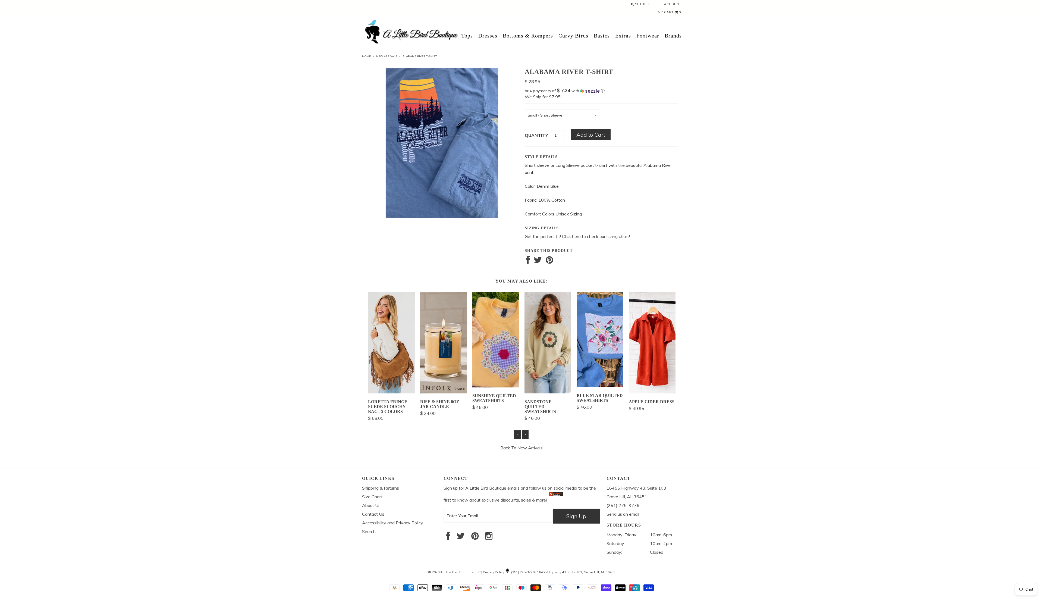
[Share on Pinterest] (549, 261)
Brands (673, 36)
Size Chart (372, 496)
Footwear (647, 36)
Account (672, 4)
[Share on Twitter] (538, 261)
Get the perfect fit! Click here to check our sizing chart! (577, 236)
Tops (467, 36)
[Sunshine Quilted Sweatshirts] (495, 386)
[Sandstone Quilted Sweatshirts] (547, 392)
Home (366, 56)
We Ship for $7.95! (543, 96)
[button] (601, 90)
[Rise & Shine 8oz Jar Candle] (443, 392)
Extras (623, 36)
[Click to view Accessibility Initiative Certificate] (556, 500)
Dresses (487, 36)
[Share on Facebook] (528, 261)
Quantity (536, 135)
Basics (602, 36)
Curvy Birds (573, 36)
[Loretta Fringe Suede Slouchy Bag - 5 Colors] (391, 392)
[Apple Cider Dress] (652, 392)
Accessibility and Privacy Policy (392, 522)
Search (641, 4)
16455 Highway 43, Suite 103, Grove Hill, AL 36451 (576, 572)
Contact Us (373, 514)
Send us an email (623, 514)
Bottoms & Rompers (528, 36)
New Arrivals (386, 56)
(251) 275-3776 (523, 572)
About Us (371, 505)
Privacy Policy (493, 572)
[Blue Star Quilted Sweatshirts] (600, 385)
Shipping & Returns (380, 488)
